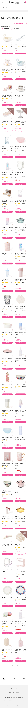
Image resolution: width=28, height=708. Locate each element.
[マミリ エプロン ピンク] (7, 377)
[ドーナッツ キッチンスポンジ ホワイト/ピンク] (7, 614)
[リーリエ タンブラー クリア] (20, 165)
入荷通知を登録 (20, 554)
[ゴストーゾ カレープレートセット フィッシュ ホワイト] (7, 192)
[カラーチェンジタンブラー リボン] (7, 272)
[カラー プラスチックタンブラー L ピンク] (7, 220)
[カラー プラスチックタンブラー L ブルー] (20, 325)
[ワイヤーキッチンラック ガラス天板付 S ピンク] (20, 562)
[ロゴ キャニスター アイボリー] (7, 642)
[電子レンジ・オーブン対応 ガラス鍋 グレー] (20, 220)
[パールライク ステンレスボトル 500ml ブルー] (20, 430)
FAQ (13, 692)
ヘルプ (10, 692)
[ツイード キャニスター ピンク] (7, 246)
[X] (14, 678)
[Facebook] (19, 678)
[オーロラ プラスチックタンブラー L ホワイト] (20, 246)
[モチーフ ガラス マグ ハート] (7, 562)
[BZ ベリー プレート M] (20, 590)
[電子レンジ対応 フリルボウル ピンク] (20, 139)
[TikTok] (4, 678)
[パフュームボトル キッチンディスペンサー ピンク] (20, 642)
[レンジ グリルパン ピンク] (7, 351)
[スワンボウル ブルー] (20, 62)
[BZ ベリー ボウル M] (20, 377)
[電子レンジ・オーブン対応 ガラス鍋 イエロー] (20, 509)
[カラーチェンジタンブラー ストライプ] (20, 614)
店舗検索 (17, 692)
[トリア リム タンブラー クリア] (7, 299)
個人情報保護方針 (19, 697)
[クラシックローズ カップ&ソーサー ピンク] (7, 62)
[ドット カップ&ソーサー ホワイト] (20, 88)
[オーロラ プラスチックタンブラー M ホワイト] (7, 165)
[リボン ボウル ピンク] (7, 325)
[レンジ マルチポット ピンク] (20, 483)
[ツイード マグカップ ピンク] (20, 456)
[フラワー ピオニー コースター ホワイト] (20, 299)
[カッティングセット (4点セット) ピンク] (7, 456)
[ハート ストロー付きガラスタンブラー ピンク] (20, 192)
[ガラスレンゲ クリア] (20, 37)
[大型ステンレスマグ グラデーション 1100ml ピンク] (20, 403)
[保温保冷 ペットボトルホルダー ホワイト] (7, 403)
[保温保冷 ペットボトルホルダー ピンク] (20, 272)
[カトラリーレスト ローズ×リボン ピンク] (7, 537)
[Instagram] (9, 678)
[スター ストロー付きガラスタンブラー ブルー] (7, 139)
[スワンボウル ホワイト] (7, 37)
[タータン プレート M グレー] (7, 590)
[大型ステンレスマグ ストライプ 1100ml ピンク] (7, 509)
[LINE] (24, 678)
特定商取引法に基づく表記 (10, 697)
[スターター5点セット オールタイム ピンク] (7, 88)
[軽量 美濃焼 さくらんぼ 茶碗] (7, 483)
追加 (8, 53)
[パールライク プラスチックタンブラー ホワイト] (20, 351)
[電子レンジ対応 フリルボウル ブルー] (7, 430)
